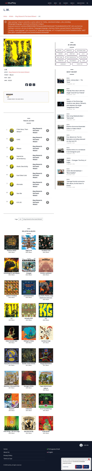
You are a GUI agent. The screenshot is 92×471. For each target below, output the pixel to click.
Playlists (65, 3)
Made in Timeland (11, 296)
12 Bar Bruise (45, 431)
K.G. (46, 318)
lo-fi (83, 53)
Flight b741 (29, 250)
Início (5, 16)
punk (84, 60)
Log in (86, 445)
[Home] (10, 3)
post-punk (59, 57)
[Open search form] (87, 3)
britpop (59, 50)
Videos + (72, 3)
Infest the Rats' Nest (11, 341)
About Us (6, 452)
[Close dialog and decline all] (89, 459)
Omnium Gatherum (46, 273)
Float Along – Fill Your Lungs (11, 431)
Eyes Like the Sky (28, 431)
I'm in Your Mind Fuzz (46, 409)
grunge (61, 53)
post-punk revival (71, 57)
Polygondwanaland (46, 363)
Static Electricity (22, 166)
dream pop (69, 50)
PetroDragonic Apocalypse (11, 273)
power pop (60, 60)
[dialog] (76, 464)
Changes (28, 273)
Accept (86, 466)
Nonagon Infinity (28, 386)
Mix (60, 3)
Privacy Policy (8, 455)
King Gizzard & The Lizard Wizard (25, 16)
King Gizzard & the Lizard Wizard (19, 72)
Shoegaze (63, 64)
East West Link (22, 175)
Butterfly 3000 (29, 318)
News (55, 3)
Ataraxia (20, 184)
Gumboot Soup (45, 341)
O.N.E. (18, 139)
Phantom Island (11, 250)
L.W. (20, 219)
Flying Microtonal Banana (11, 363)
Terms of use (8, 459)
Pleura (19, 149)
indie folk (72, 53)
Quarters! (11, 409)
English (50, 452)
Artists (49, 3)
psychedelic (73, 60)
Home (5, 449)
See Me (19, 193)
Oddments (29, 409)
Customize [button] (65, 466)
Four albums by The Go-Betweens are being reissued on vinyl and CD (76, 139)
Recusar (79, 466)
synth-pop (79, 64)
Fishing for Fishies (29, 341)
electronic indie (81, 50)
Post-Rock (83, 57)
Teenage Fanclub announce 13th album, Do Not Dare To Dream (75, 183)
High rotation (80, 3)
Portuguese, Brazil (54, 449)
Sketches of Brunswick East (11, 386)
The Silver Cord (46, 250)
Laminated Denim (29, 296)
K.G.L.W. (19, 202)
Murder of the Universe (28, 363)
